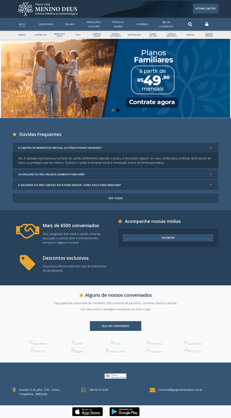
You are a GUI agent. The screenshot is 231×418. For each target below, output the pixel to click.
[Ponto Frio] (38, 351)
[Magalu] (77, 351)
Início (22, 24)
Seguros (70, 24)
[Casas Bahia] (192, 343)
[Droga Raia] (154, 351)
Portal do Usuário (118, 24)
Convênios (142, 24)
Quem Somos (46, 24)
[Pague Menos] (38, 343)
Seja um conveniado (166, 24)
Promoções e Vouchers (93, 24)
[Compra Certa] (115, 351)
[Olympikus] (154, 343)
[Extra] (115, 343)
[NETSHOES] (192, 351)
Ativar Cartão (206, 8)
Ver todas (115, 198)
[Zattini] (77, 343)
